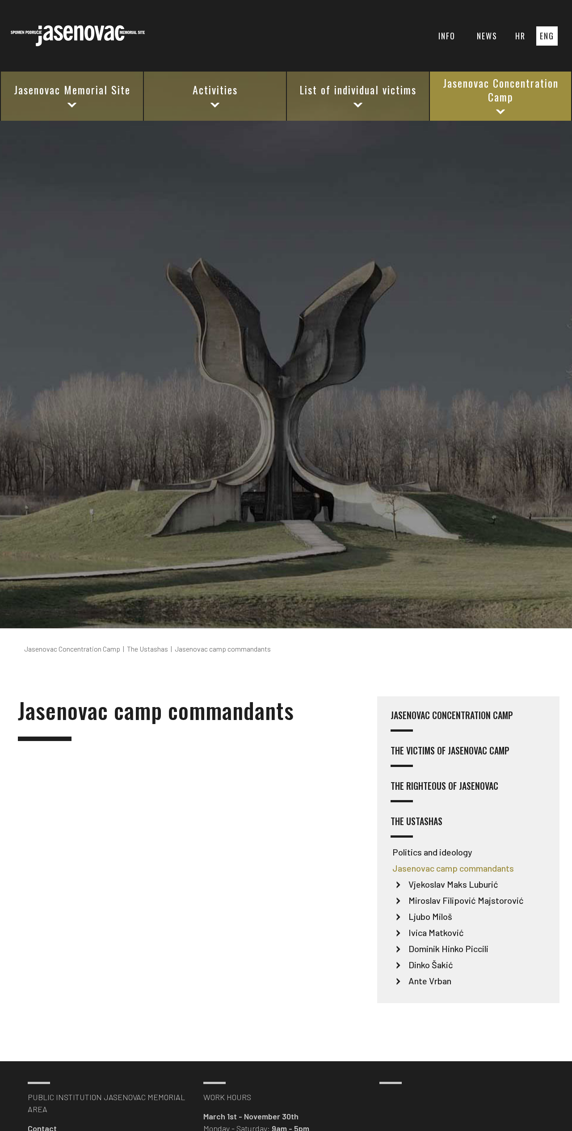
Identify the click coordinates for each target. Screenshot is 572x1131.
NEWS (487, 36)
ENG (547, 36)
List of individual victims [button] (357, 89)
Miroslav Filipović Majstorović (466, 900)
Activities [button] (215, 89)
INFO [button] (446, 36)
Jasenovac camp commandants (453, 868)
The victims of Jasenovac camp (450, 751)
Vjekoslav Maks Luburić (453, 884)
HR (520, 36)
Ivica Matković (436, 932)
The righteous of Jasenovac (444, 786)
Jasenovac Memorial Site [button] (72, 89)
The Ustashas (416, 822)
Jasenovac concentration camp (452, 716)
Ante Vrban (429, 980)
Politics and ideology (432, 852)
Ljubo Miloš (430, 916)
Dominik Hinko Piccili (448, 948)
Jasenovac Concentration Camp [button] (501, 90)
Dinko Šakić (430, 964)
